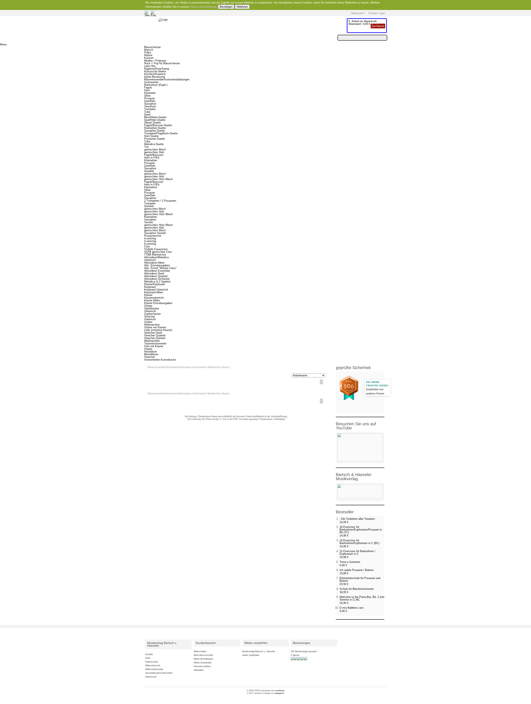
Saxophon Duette (154, 130)
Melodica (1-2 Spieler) (157, 281)
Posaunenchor (152, 235)
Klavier (148, 295)
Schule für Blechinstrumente (357, 588)
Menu (3, 44)
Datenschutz (151, 661)
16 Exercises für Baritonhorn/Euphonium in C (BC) (359, 542)
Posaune (149, 98)
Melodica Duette (154, 144)
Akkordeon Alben (154, 262)
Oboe (147, 95)
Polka (147, 52)
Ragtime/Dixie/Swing (156, 68)
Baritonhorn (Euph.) (155, 84)
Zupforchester (152, 313)
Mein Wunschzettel (203, 655)
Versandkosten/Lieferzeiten (159, 673)
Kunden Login (377, 13)
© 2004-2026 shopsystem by (265, 690)
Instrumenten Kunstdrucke (160, 359)
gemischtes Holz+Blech (158, 179)
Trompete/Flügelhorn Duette (161, 133)
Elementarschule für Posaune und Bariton (360, 579)
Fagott (148, 87)
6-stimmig (150, 243)
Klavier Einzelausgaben (158, 303)
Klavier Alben (152, 300)
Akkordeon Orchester (157, 278)
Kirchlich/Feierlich (155, 74)
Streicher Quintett (154, 338)
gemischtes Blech (155, 149)
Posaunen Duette (154, 138)
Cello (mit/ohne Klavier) (158, 330)
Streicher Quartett (155, 335)
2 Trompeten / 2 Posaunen (160, 200)
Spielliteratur (151, 308)
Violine (148, 322)
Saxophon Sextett (155, 233)
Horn (147, 90)
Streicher (149, 316)
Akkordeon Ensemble (157, 270)
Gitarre (148, 305)
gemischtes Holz (154, 152)
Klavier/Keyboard (154, 284)
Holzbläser (150, 351)
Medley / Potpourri (155, 60)
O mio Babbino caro (351, 607)
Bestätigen (226, 6)
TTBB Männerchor (155, 254)
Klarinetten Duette (155, 128)
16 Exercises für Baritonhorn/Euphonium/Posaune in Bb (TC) (361, 529)
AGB (147, 658)
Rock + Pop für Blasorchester (162, 63)
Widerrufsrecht (152, 665)
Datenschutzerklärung (203, 6)
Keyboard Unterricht (156, 289)
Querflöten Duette (154, 119)
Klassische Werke (155, 71)
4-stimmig (150, 238)
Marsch (148, 49)
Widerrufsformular (154, 669)
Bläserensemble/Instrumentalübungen (166, 79)
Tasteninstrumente (155, 343)
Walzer (148, 55)
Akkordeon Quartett (156, 276)
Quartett (149, 171)
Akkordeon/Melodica (156, 257)
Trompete (150, 109)
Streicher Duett (153, 332)
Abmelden (199, 670)
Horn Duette (151, 136)
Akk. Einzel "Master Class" (160, 268)
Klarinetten (150, 160)
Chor (147, 246)
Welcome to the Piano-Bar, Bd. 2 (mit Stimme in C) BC (362, 598)
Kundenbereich (206, 643)
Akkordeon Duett (154, 273)
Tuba (147, 111)
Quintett (149, 206)
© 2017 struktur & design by (265, 693)
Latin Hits (150, 66)
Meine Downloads (203, 662)
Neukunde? (358, 13)
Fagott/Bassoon (153, 154)
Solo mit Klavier (153, 346)
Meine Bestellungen (203, 659)
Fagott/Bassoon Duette (158, 125)
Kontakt (149, 654)
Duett (147, 114)
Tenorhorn (150, 106)
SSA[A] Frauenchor (156, 249)
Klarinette (150, 93)
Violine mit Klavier (155, 327)
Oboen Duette (152, 122)
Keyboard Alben (153, 292)
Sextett (148, 222)
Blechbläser (151, 354)
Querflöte (149, 101)
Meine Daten (200, 651)
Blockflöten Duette (155, 117)
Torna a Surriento (350, 561)
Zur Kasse (378, 26)
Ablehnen (242, 6)
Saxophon (150, 103)
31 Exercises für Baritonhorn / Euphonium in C (357, 552)
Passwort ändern (202, 666)
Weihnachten (152, 324)
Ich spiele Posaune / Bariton (357, 570)
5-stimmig (150, 241)
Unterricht (150, 260)
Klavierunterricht (154, 297)
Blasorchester (152, 47)
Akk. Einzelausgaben (157, 265)
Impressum (151, 676)
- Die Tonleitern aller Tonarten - (358, 518)
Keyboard (150, 286)
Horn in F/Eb (151, 157)
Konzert (148, 57)
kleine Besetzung (154, 76)
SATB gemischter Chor (158, 251)
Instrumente (151, 82)
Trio (146, 146)
